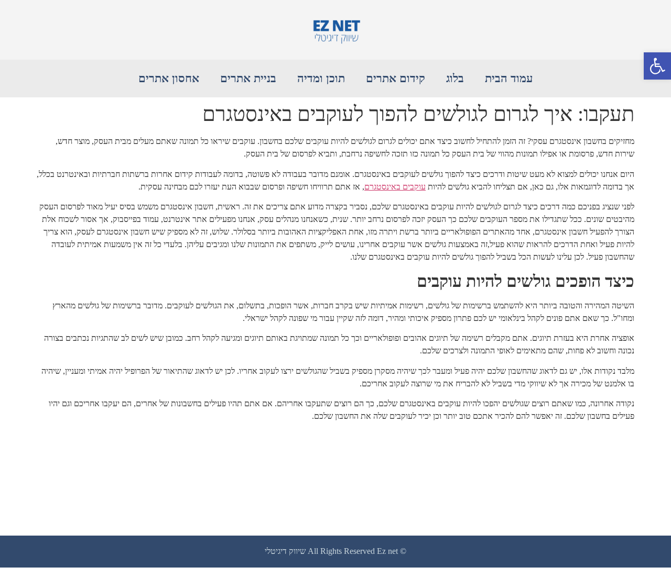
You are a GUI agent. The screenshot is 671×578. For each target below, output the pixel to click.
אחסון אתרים (168, 78)
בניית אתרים (248, 78)
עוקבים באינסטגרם (395, 186)
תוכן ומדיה (321, 78)
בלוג (455, 78)
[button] (657, 66)
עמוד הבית (509, 78)
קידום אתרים (395, 78)
